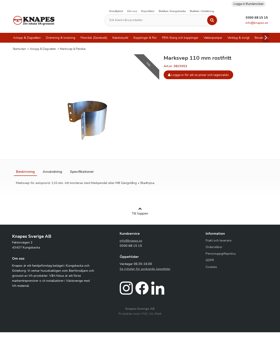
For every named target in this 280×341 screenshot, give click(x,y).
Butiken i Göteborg (202, 11)
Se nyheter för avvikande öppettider (145, 269)
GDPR (210, 260)
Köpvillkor (148, 11)
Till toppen (140, 213)
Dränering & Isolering (60, 38)
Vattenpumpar (213, 38)
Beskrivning (25, 171)
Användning (52, 171)
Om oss (132, 11)
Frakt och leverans (219, 240)
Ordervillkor (214, 247)
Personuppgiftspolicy (221, 253)
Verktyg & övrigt (238, 38)
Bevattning (262, 38)
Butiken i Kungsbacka (172, 11)
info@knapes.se (256, 23)
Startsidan (19, 49)
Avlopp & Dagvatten (27, 38)
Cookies (211, 267)
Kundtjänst (116, 11)
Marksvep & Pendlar (73, 49)
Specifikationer (82, 171)
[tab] (25, 171)
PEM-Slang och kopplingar (180, 38)
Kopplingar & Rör (145, 38)
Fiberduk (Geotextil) (93, 38)
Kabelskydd (120, 38)
